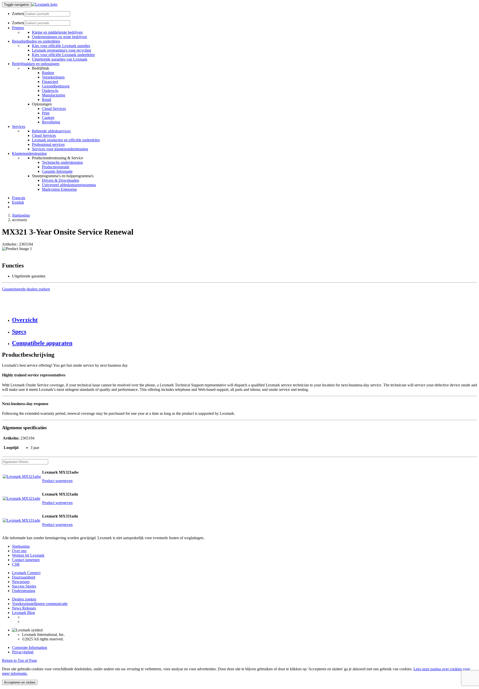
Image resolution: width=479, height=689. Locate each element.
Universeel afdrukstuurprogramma (69, 185)
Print (45, 113)
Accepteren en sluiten (19, 682)
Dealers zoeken (24, 599)
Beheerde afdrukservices (51, 131)
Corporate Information (29, 647)
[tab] (244, 320)
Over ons (19, 551)
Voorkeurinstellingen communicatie (40, 604)
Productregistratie (55, 167)
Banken (48, 73)
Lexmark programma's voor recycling (61, 50)
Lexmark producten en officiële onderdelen (66, 140)
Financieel (50, 82)
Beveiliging (51, 122)
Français (18, 198)
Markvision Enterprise (59, 189)
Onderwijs (50, 90)
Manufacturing (53, 95)
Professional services (48, 144)
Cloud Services (54, 108)
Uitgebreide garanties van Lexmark (59, 59)
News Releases (24, 608)
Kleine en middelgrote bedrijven (57, 32)
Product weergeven (57, 481)
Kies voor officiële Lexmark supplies (61, 46)
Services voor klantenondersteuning (60, 149)
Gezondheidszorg (56, 86)
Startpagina (21, 215)
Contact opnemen (26, 560)
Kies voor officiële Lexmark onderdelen (63, 55)
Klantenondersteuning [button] (29, 153)
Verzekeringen (53, 77)
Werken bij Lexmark (28, 555)
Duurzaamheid (23, 577)
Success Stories (24, 586)
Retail (46, 99)
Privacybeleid (22, 652)
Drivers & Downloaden (60, 180)
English (18, 202)
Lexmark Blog (23, 612)
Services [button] (18, 126)
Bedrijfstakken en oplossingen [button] (35, 64)
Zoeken (18, 13)
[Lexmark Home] (44, 4)
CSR (16, 564)
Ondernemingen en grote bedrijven (59, 37)
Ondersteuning (23, 591)
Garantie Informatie (57, 171)
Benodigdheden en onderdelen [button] (36, 41)
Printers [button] (18, 28)
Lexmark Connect (26, 573)
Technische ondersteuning (62, 162)
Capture (48, 117)
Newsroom (20, 582)
